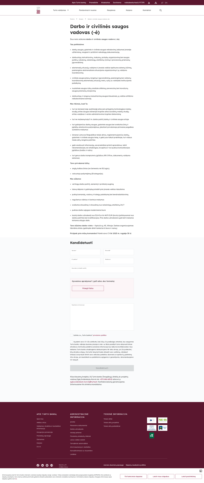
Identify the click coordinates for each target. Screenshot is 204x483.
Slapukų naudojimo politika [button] (136, 465)
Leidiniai (73, 454)
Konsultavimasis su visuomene (81, 451)
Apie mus (40, 419)
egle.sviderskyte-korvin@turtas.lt (83, 382)
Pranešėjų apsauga (44, 436)
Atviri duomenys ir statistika (80, 447)
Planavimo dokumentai (78, 425)
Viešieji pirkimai (75, 433)
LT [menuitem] (162, 3)
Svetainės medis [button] (155, 3)
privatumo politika (99, 335)
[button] (201, 471)
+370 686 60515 (106, 379)
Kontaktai (147, 10)
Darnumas (40, 439)
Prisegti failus (87, 288)
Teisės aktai (108, 419)
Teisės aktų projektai (111, 422)
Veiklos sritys (41, 422)
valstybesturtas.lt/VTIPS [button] (134, 2)
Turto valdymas (59, 10)
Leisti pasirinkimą (189, 476)
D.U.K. (39, 447)
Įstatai (72, 422)
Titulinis (72, 19)
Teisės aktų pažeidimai (112, 426)
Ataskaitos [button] (105, 2)
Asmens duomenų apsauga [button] (114, 465)
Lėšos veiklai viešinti (77, 440)
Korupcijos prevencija (45, 432)
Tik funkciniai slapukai (133, 476)
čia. (16, 479)
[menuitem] (162, 3)
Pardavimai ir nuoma (87, 10)
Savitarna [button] (117, 2)
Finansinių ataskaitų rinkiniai (80, 436)
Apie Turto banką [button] (79, 2)
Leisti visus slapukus (161, 476)
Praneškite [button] (93, 2)
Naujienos (111, 10)
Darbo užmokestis (76, 429)
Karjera (129, 10)
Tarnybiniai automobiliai (79, 443)
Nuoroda (160, 10)
